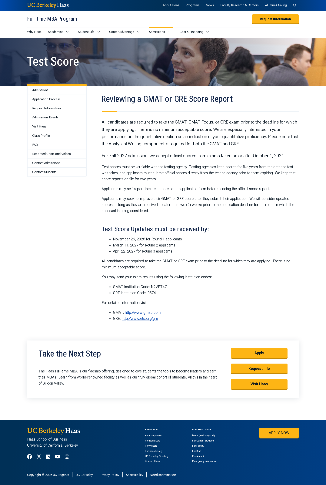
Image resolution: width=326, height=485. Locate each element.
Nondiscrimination (163, 475)
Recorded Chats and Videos (51, 154)
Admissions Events (45, 117)
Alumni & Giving (276, 5)
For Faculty (198, 445)
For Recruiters (152, 440)
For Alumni (198, 456)
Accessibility (134, 475)
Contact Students (44, 172)
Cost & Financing (191, 32)
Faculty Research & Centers (239, 5)
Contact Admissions (46, 163)
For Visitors (151, 445)
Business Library (153, 451)
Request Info (259, 368)
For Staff (196, 451)
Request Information (275, 19)
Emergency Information (204, 461)
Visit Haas (39, 126)
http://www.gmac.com (143, 312)
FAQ (35, 145)
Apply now (279, 433)
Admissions (157, 32)
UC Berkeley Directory (156, 456)
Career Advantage (121, 32)
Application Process (46, 99)
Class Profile (41, 136)
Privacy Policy (109, 475)
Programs (192, 5)
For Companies (153, 435)
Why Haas (34, 32)
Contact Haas (152, 461)
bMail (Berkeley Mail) (203, 435)
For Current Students (203, 440)
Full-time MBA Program (52, 19)
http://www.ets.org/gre (140, 318)
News (210, 5)
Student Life (86, 32)
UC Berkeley (84, 475)
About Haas (171, 5)
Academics (55, 32)
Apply (259, 353)
